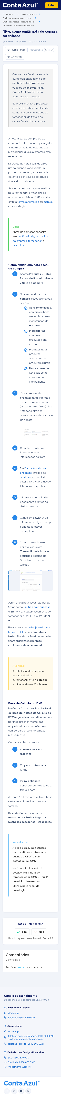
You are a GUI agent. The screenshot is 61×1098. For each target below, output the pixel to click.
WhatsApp (13, 1013)
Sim (24, 931)
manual (48, 201)
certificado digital (28, 236)
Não (41, 931)
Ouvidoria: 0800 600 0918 (21, 1062)
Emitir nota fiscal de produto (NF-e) (18, 22)
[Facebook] (7, 1091)
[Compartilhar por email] (46, 50)
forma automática (28, 201)
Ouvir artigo (16, 56)
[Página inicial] (20, 5)
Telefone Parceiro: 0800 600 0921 (26, 1043)
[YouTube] (21, 1091)
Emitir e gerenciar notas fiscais (16, 18)
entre (21, 967)
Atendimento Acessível (20, 1066)
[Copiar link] (51, 50)
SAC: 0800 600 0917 (18, 1057)
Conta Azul (8, 14)
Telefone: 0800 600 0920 (21, 1017)
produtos (18, 245)
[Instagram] (28, 1091)
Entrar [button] (52, 5)
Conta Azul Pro (28, 14)
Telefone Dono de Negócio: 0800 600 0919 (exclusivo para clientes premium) (31, 1037)
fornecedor (35, 240)
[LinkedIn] (14, 1091)
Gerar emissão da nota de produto (18, 25)
